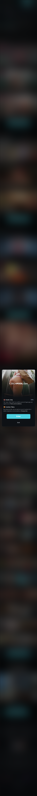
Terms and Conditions (16, 403)
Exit (18, 422)
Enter (18, 416)
